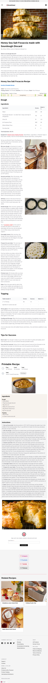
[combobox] (4, 682)
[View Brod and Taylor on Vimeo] (13, 643)
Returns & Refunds (37, 650)
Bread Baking (20, 644)
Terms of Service (37, 652)
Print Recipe (23, 373)
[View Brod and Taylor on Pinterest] (8, 643)
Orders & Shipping (37, 648)
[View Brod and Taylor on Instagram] (5, 643)
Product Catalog (5, 672)
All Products (36, 642)
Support (3, 661)
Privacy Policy (36, 654)
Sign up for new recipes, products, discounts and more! (24, 538)
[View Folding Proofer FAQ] (36, 591)
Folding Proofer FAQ (31, 603)
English (4, 681)
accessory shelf (8, 225)
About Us (3, 668)
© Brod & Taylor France (5, 678)
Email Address (11, 540)
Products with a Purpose (7, 670)
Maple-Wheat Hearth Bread (9, 629)
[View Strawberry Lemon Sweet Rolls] (12, 591)
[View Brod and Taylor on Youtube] (11, 643)
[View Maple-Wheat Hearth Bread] (12, 617)
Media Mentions (21, 648)
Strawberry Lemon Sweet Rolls (10, 603)
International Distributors (7, 674)
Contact (3, 663)
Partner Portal (36, 644)
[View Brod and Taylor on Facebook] (2, 643)
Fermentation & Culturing (23, 646)
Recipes (19, 642)
